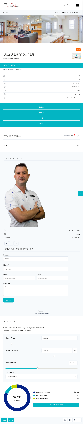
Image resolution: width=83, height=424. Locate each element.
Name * (6, 265)
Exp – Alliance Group (41, 313)
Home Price (10, 338)
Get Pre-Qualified (56, 405)
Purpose (6, 255)
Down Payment (12, 350)
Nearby (41, 112)
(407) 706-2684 (74, 231)
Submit (8, 300)
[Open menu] (77, 5)
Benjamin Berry (13, 158)
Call (4, 420)
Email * (6, 274)
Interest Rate (11, 363)
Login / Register (67, 5)
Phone (39, 274)
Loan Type (10, 372)
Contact (41, 123)
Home (56, 12)
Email (11, 420)
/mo (17, 69)
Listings (63, 12)
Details (41, 107)
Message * (7, 283)
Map (41, 118)
